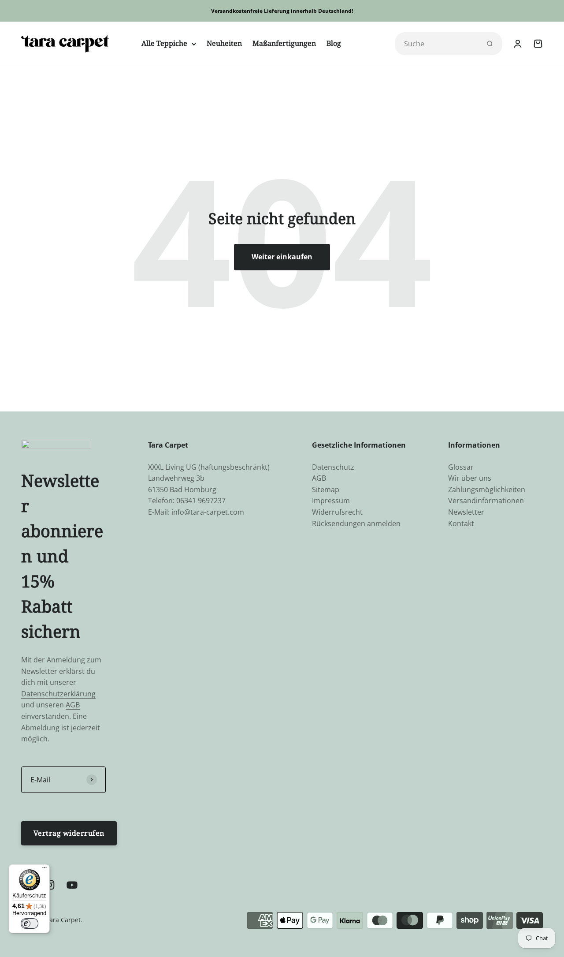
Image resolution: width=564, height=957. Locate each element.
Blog (334, 43)
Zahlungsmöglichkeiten (486, 489)
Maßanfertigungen (284, 43)
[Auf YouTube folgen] (72, 885)
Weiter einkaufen (282, 257)
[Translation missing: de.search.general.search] (489, 43)
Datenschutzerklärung (58, 694)
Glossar (461, 467)
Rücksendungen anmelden (356, 523)
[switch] (29, 923)
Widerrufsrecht (337, 512)
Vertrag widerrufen (68, 833)
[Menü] (44, 869)
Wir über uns (469, 478)
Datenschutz (333, 467)
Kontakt (461, 523)
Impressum (331, 500)
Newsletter (466, 512)
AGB (73, 705)
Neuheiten (224, 43)
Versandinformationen (486, 500)
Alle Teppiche (164, 43)
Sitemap (325, 489)
